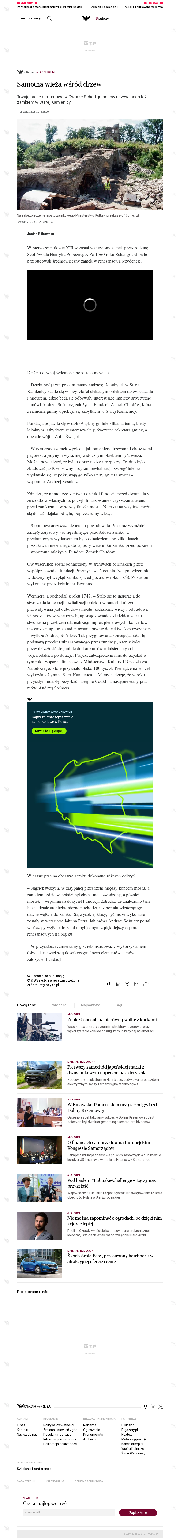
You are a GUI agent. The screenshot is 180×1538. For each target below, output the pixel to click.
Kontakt (22, 1430)
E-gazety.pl (129, 1430)
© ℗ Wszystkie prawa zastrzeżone (53, 980)
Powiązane (26, 1005)
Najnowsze (90, 1005)
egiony (102, 18)
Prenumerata (93, 1434)
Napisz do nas (27, 1434)
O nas (21, 1425)
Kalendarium (55, 1481)
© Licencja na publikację (46, 976)
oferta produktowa (89, 1481)
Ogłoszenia (91, 1430)
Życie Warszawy (133, 1453)
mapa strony (26, 1481)
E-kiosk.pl (128, 1425)
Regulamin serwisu (57, 1434)
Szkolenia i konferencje (34, 1469)
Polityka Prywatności (58, 1425)
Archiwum (47, 72)
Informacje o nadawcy (59, 1439)
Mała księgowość (134, 1439)
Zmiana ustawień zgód (60, 1430)
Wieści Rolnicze (132, 1448)
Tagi (118, 1005)
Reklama (89, 1425)
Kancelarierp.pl (132, 1444)
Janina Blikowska (40, 234)
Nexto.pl (127, 1434)
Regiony (31, 72)
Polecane (58, 1005)
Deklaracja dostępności (60, 1444)
